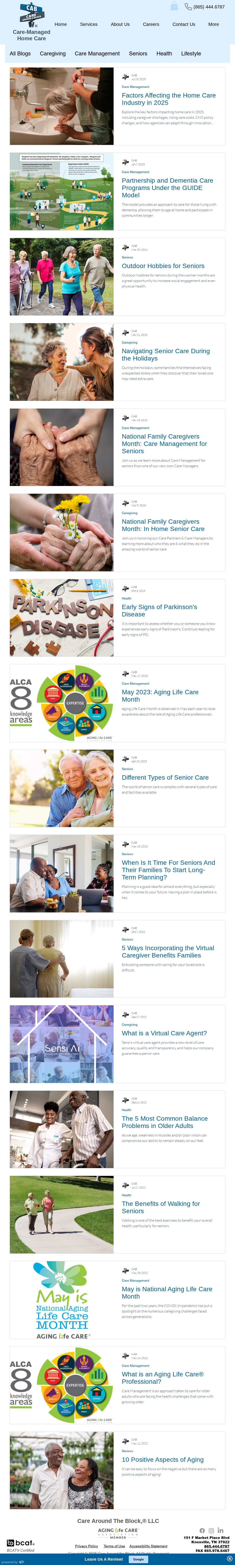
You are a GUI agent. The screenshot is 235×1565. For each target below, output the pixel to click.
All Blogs (20, 53)
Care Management (97, 53)
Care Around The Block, (109, 1521)
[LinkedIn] (220, 1530)
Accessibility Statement (148, 1546)
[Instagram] (211, 1530)
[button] (174, 5)
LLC (153, 1521)
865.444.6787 (216, 1546)
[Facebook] (202, 1530)
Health (164, 53)
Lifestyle (191, 53)
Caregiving (53, 53)
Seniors (138, 53)
